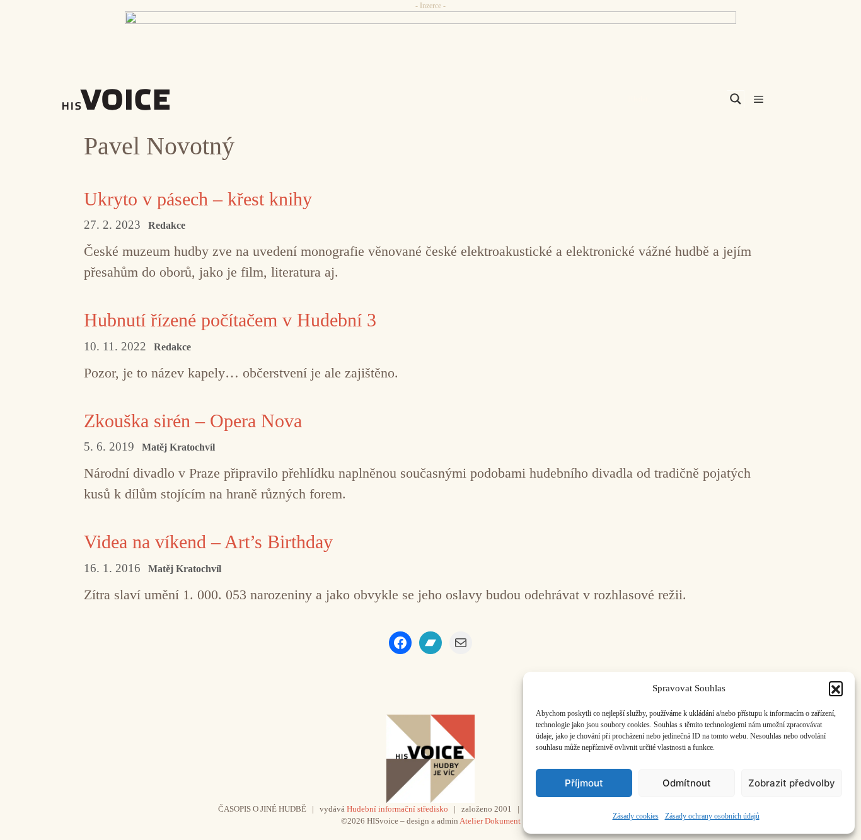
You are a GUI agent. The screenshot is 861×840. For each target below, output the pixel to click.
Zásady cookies (636, 816)
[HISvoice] (143, 99)
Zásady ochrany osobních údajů (712, 816)
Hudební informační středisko (397, 809)
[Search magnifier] (735, 99)
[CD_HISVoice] (430, 39)
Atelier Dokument (490, 821)
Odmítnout (686, 783)
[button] (835, 688)
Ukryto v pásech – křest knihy (198, 198)
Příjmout (584, 783)
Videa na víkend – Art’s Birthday (208, 541)
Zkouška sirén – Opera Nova (193, 420)
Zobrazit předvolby (791, 783)
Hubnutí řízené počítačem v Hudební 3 (230, 319)
